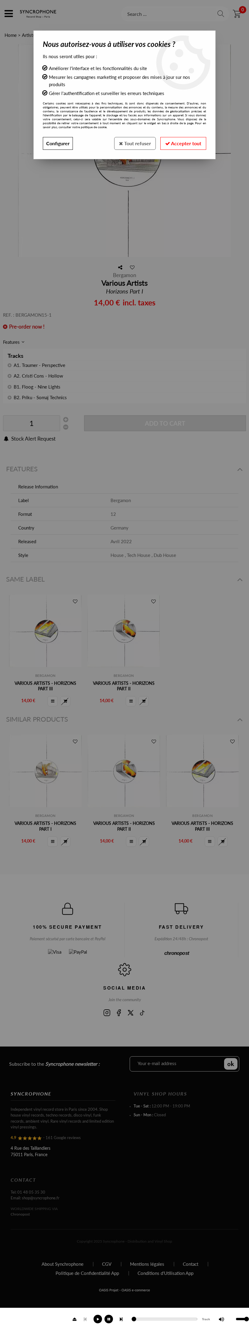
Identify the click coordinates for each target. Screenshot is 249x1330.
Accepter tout (185, 143)
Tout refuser (137, 143)
